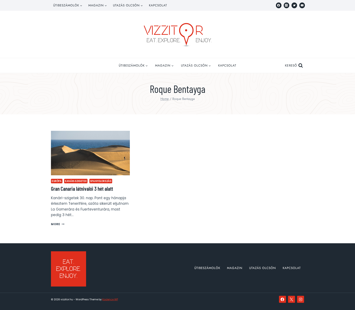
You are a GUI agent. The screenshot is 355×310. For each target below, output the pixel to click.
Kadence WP (110, 299)
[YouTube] (302, 5)
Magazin (234, 268)
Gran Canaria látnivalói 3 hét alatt (82, 188)
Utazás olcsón (262, 268)
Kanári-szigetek (76, 181)
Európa (57, 181)
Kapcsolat (158, 5)
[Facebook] (278, 5)
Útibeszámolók (207, 268)
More (57, 224)
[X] (291, 299)
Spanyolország (101, 181)
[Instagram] (286, 5)
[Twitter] (294, 5)
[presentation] (90, 153)
